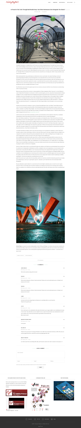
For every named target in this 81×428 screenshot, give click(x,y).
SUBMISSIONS (55, 2)
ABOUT (49, 2)
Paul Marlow (23, 327)
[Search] (74, 2)
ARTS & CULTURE (69, 2)
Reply (64, 276)
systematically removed (34, 112)
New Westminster (29, 255)
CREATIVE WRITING (62, 2)
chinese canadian (20, 255)
